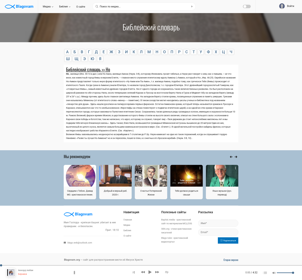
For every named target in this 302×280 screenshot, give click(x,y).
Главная (127, 219)
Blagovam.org (72, 259)
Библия (63, 6)
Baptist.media (168, 219)
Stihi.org (165, 229)
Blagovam (24, 6)
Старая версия (231, 260)
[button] (134, 272)
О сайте (80, 6)
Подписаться (229, 240)
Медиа (47, 6)
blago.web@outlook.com (79, 242)
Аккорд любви (25, 270)
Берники (22, 274)
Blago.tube (166, 238)
